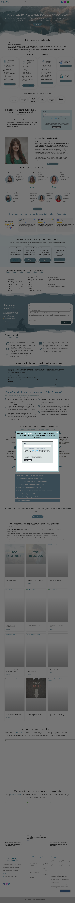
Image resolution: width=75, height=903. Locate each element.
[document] (37, 451)
